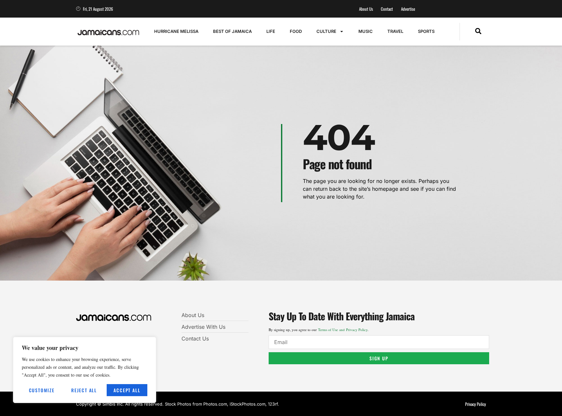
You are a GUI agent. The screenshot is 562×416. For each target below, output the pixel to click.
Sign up (378, 358)
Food (296, 31)
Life (270, 31)
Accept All (127, 390)
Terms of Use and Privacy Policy (343, 329)
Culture (326, 31)
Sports (426, 31)
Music (365, 31)
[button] (478, 31)
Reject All (84, 390)
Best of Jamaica (232, 31)
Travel (395, 31)
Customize (42, 390)
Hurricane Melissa (176, 31)
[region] (84, 370)
